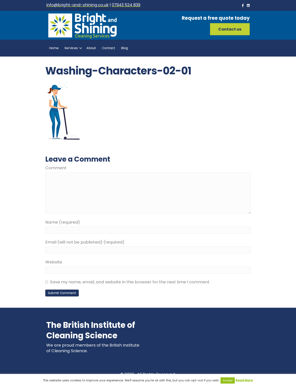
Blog (124, 48)
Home (54, 48)
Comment (55, 168)
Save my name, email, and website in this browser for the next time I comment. (130, 282)
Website (53, 262)
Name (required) (62, 222)
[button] (230, 29)
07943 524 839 (126, 5)
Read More (244, 380)
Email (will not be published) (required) (84, 242)
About (91, 48)
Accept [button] (227, 380)
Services (71, 48)
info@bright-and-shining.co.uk (77, 5)
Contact (108, 48)
